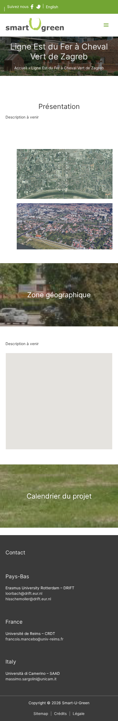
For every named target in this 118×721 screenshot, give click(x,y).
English (52, 7)
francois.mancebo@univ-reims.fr (34, 639)
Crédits (60, 713)
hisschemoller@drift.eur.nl (28, 599)
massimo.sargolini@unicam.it (31, 679)
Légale (79, 713)
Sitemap (40, 713)
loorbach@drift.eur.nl (23, 593)
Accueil (20, 68)
